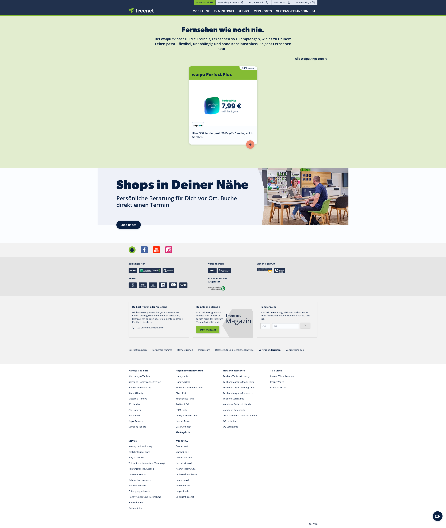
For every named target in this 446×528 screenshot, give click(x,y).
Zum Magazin (208, 329)
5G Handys (134, 404)
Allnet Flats (181, 393)
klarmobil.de (182, 451)
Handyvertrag (183, 381)
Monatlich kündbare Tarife (189, 387)
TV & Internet (224, 11)
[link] (223, 105)
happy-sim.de (183, 480)
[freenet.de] (141, 10)
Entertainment (136, 502)
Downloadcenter (137, 474)
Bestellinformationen (139, 451)
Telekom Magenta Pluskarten (238, 393)
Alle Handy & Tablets (139, 376)
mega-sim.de (182, 491)
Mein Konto (280, 2)
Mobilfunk (201, 11)
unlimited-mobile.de (186, 474)
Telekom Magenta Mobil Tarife (238, 381)
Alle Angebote (183, 432)
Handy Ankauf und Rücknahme (145, 496)
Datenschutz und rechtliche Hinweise (234, 349)
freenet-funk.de (184, 457)
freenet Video (277, 381)
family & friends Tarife (187, 415)
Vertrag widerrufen (270, 349)
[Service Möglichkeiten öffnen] (438, 516)
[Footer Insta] (168, 249)
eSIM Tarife (181, 409)
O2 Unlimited (230, 421)
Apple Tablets (136, 421)
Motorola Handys (138, 398)
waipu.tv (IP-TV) (278, 387)
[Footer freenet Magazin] (132, 249)
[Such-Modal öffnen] (313, 11)
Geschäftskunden (138, 349)
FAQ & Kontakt (256, 2)
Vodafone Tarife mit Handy (237, 404)
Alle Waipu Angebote (309, 59)
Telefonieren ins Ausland (141, 468)
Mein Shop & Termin (228, 2)
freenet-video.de (184, 463)
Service (244, 11)
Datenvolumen (183, 426)
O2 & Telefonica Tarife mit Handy (240, 415)
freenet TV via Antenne (282, 376)
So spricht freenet (185, 496)
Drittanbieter (135, 508)
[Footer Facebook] (144, 249)
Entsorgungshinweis (139, 491)
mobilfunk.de (183, 485)
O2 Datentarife (230, 426)
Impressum (204, 349)
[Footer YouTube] (156, 249)
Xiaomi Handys (136, 393)
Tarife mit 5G (182, 404)
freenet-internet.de (185, 468)
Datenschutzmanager (140, 480)
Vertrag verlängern (292, 11)
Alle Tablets (134, 415)
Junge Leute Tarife (185, 398)
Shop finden (129, 225)
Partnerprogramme (162, 349)
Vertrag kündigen (295, 349)
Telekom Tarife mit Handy (236, 376)
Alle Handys (135, 409)
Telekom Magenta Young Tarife (239, 387)
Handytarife (182, 376)
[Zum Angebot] (250, 144)
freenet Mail (182, 446)
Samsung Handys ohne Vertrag (145, 381)
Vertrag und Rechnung (140, 446)
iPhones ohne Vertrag (140, 387)
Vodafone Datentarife (234, 409)
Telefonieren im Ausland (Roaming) (147, 463)
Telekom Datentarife (233, 398)
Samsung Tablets (137, 426)
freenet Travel (183, 421)
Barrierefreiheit (185, 349)
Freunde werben (137, 485)
